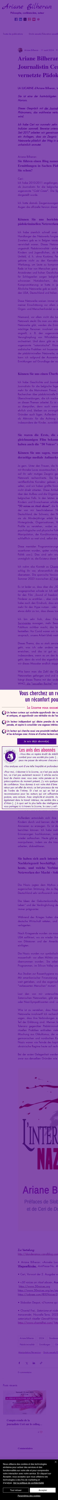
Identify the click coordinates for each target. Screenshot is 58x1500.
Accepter (43, 1490)
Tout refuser (16, 1490)
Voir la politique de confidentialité (28, 1482)
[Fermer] (53, 1463)
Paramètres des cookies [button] (29, 1495)
